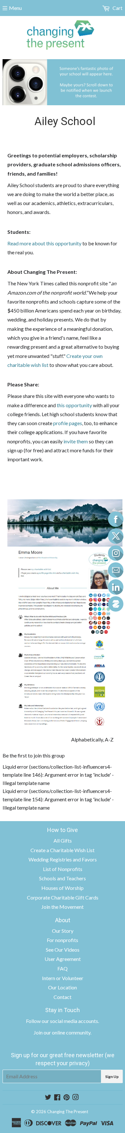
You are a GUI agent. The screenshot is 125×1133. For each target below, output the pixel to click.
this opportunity (74, 405)
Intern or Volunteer (62, 978)
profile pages (67, 423)
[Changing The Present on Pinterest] (66, 1098)
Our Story (62, 931)
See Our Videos (62, 950)
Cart (117, 8)
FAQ (62, 968)
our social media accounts (70, 1021)
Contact (62, 997)
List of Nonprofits (62, 869)
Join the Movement (62, 907)
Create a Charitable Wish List (62, 850)
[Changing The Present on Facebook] (57, 1098)
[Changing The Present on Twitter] (48, 1098)
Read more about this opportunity (44, 243)
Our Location (62, 987)
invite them (76, 441)
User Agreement (63, 959)
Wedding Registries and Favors (63, 859)
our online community (67, 1032)
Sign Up (112, 1076)
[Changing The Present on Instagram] (75, 1098)
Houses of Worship (62, 888)
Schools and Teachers (62, 878)
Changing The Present (67, 1111)
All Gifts (63, 840)
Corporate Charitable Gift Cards (62, 897)
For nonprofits (62, 940)
